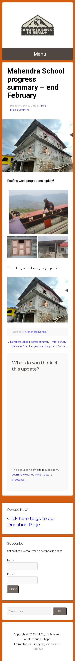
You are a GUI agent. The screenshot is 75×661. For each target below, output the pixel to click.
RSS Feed (37, 648)
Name (10, 560)
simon (42, 106)
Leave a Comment (19, 110)
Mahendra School (36, 331)
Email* (11, 574)
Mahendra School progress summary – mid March (38, 346)
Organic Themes (50, 644)
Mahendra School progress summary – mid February (38, 342)
